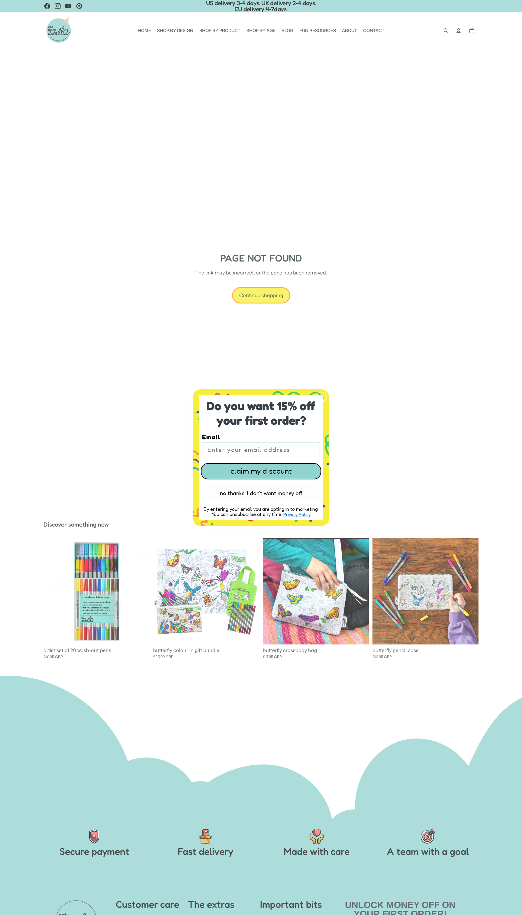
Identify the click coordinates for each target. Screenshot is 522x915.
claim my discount (261, 470)
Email (211, 437)
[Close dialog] (321, 396)
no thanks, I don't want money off (261, 493)
